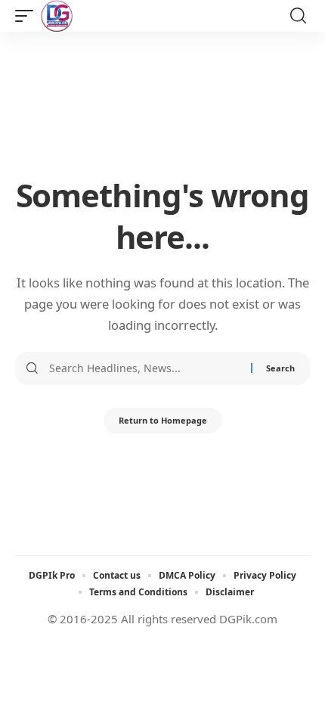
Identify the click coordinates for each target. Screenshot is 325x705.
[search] (298, 16)
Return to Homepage (163, 420)
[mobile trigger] (28, 16)
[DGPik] (57, 16)
